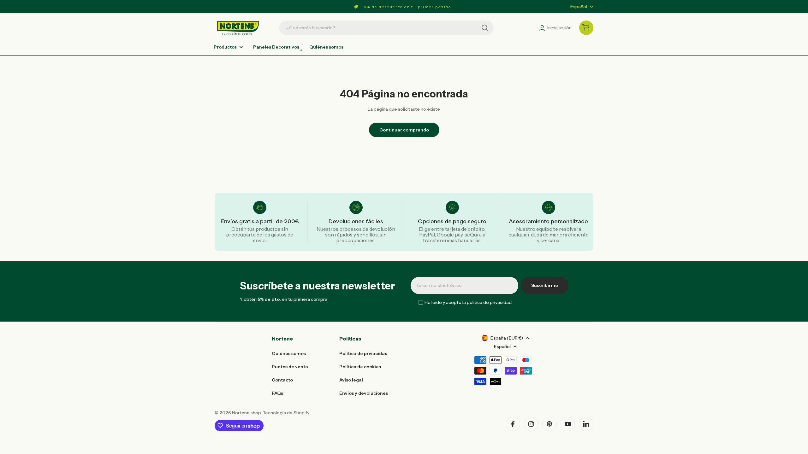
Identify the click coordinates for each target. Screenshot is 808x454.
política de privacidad (489, 302)
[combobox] (386, 27)
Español (578, 6)
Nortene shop (246, 413)
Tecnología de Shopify (286, 413)
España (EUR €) (506, 338)
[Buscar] (485, 28)
